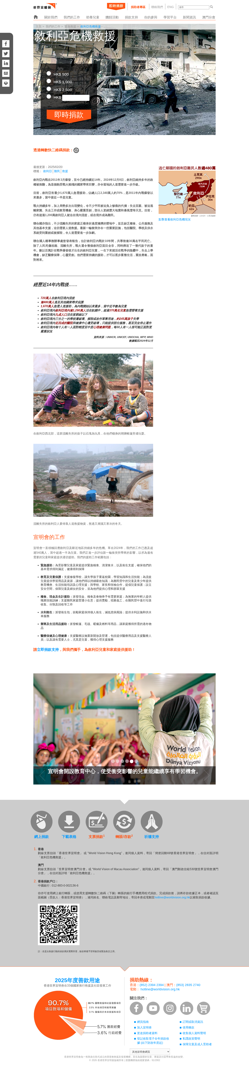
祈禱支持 (151, 837)
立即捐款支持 (48, 650)
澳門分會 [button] (208, 17)
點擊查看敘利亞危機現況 (175, 219)
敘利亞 (47, 171)
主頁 (39, 26)
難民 (57, 171)
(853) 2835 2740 (188, 985)
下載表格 (69, 837)
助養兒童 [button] (92, 17)
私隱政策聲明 (191, 1038)
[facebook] (5, 40)
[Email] (5, 73)
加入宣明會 (144, 1027)
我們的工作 (53, 26)
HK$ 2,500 (62, 90)
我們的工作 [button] (72, 17)
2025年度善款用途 (77, 980)
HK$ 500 (60, 74)
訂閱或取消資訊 (193, 1021)
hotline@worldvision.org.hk (172, 897)
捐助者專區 (138, 7)
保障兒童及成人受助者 (197, 1044)
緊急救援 (70, 26)
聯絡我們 (157, 7)
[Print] (5, 86)
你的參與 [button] (150, 17)
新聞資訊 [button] (189, 17)
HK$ (57, 97)
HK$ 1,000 (62, 82)
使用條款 (188, 1027)
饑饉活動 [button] (112, 17)
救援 (65, 171)
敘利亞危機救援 (90, 26)
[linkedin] (5, 63)
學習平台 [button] (170, 17)
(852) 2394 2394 (152, 985)
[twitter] (5, 53)
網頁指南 (143, 1021)
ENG (170, 7)
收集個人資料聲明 (194, 1033)
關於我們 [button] (50, 17)
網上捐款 (41, 837)
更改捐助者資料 (147, 1033)
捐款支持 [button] (131, 17)
